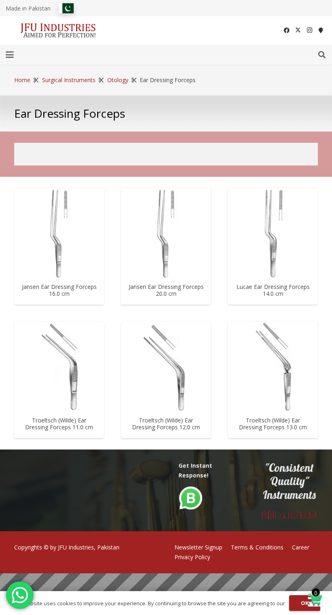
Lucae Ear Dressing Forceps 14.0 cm (273, 290)
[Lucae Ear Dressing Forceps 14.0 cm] (273, 233)
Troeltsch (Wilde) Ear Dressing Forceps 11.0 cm (59, 423)
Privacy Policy (192, 557)
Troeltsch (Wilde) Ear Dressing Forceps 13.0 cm (273, 423)
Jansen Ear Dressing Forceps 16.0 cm (59, 290)
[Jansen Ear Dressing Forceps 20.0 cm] (166, 233)
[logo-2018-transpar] (58, 30)
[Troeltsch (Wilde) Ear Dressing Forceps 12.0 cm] (166, 366)
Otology (117, 80)
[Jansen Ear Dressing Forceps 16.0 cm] (59, 233)
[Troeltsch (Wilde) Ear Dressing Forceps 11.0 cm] (59, 366)
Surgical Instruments (69, 80)
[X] (298, 30)
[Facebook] (286, 30)
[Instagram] (309, 30)
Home (22, 80)
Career (300, 547)
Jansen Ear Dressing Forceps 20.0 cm (166, 290)
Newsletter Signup (198, 547)
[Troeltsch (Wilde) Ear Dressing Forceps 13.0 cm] (273, 366)
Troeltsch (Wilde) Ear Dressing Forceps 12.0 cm (166, 423)
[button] (9, 55)
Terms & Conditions (257, 547)
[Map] (320, 30)
